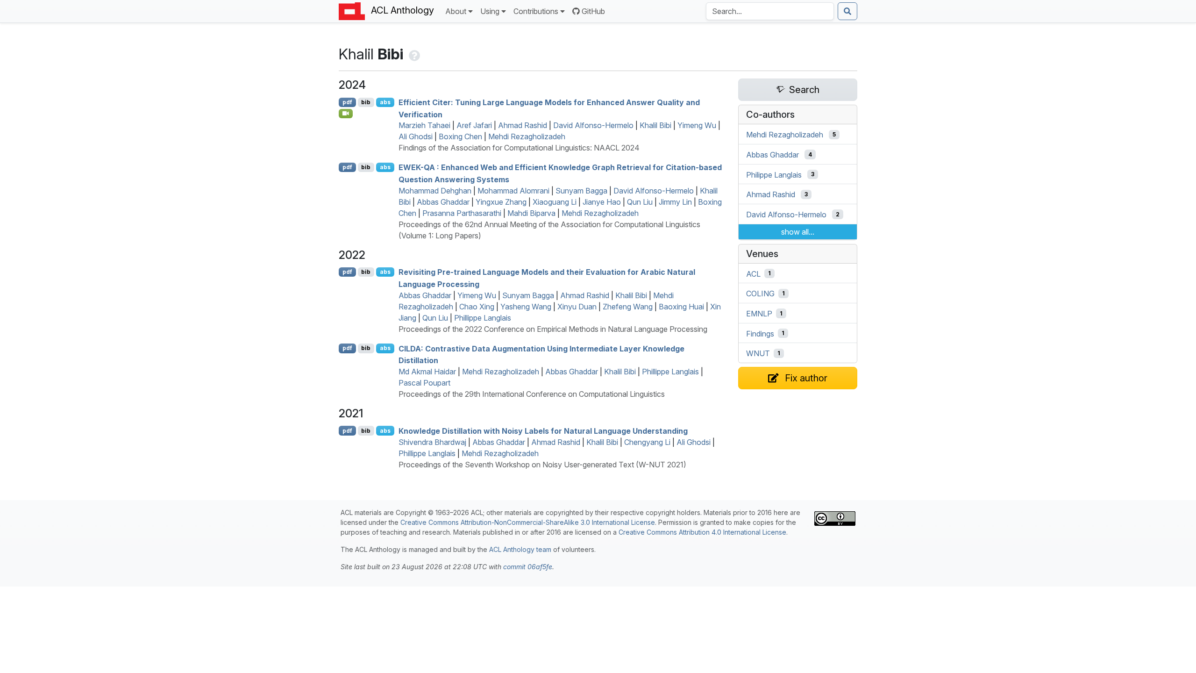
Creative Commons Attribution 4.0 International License (702, 532)
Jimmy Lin (675, 202)
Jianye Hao (602, 202)
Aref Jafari (474, 125)
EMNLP (759, 313)
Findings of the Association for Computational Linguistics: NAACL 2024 (519, 147)
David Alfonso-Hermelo (593, 125)
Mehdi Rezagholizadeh (526, 136)
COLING (760, 293)
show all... (797, 231)
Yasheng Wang (525, 306)
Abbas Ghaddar (443, 202)
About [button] (455, 11)
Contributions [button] (535, 11)
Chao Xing (476, 306)
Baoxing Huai (681, 306)
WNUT (758, 353)
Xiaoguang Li (555, 202)
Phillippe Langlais (482, 317)
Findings (760, 333)
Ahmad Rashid (522, 125)
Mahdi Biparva (531, 213)
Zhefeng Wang (628, 306)
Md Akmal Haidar (427, 371)
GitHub (593, 11)
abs (385, 102)
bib (365, 102)
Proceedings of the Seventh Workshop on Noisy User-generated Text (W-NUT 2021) (542, 464)
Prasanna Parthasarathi (461, 213)
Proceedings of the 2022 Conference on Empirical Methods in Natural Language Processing (553, 329)
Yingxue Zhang (501, 202)
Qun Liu (640, 202)
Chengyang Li (647, 442)
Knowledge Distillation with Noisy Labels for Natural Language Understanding (543, 431)
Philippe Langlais (774, 174)
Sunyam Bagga (581, 190)
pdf (347, 102)
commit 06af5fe (527, 567)
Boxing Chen (460, 136)
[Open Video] (346, 113)
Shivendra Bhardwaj (432, 442)
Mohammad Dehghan (435, 190)
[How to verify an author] (413, 54)
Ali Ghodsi (416, 136)
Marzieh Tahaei (424, 125)
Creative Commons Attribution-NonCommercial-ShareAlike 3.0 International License (527, 522)
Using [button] (489, 11)
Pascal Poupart (424, 382)
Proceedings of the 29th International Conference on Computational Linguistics (532, 394)
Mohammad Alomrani (513, 190)
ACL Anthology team (520, 549)
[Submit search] (847, 11)
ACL (753, 273)
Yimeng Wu (696, 125)
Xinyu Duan (577, 306)
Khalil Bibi (655, 125)
